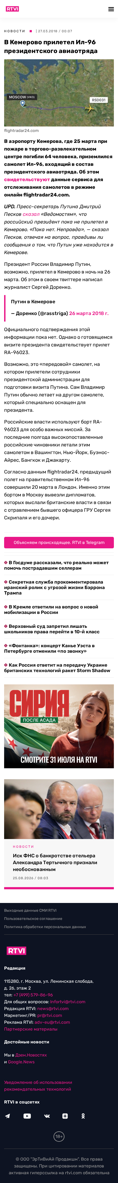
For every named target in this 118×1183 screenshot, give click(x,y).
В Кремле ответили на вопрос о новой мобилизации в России (51, 609)
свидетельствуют (27, 179)
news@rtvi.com (53, 1008)
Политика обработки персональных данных (45, 927)
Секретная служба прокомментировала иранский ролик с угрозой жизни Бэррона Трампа (54, 587)
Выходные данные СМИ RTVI (30, 910)
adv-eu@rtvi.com (52, 1022)
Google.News (21, 1061)
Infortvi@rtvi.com (67, 1001)
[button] (112, 9)
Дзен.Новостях (31, 1055)
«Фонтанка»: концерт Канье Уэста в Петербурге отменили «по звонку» (49, 648)
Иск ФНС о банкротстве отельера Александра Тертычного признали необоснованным (55, 862)
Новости (15, 31)
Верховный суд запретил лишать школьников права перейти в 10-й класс (52, 628)
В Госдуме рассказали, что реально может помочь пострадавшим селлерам (56, 565)
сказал (31, 214)
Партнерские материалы (30, 1029)
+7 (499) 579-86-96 (33, 994)
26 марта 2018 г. (89, 313)
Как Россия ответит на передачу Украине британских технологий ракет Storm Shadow (57, 667)
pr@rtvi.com (49, 1015)
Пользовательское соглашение (33, 918)
